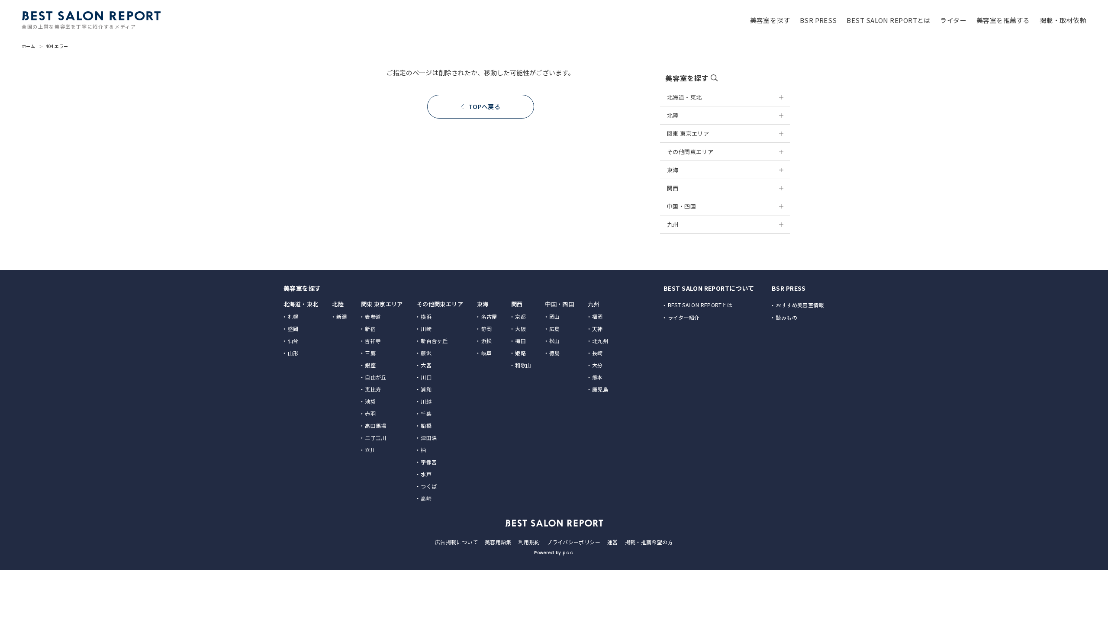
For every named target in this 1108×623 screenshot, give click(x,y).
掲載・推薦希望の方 (649, 542)
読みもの (786, 317)
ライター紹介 (684, 317)
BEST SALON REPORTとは (700, 304)
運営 (612, 542)
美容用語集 (498, 542)
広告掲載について (456, 542)
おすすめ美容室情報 (800, 304)
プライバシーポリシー (573, 542)
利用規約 (529, 542)
